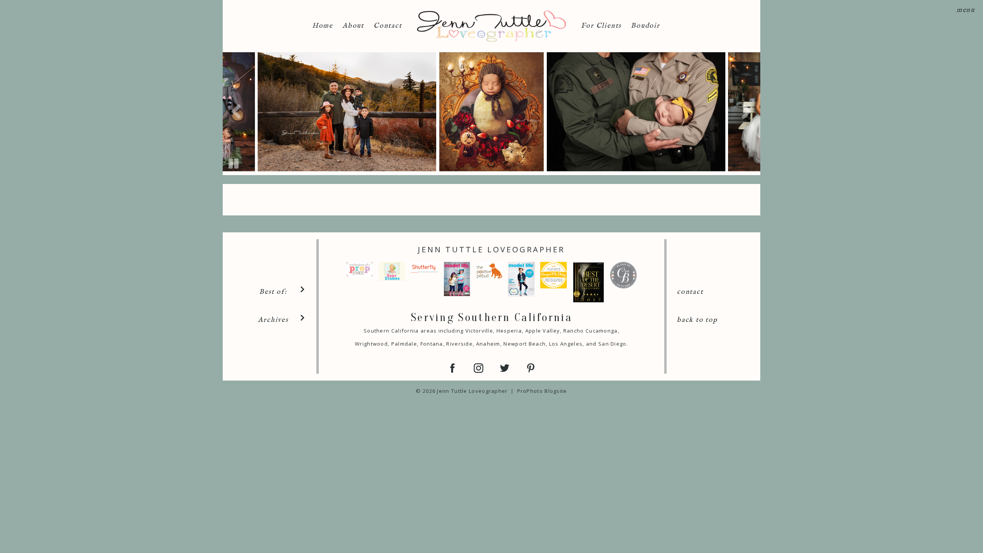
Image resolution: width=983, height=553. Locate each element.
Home (322, 26)
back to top (697, 320)
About (353, 26)
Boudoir (645, 26)
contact (690, 292)
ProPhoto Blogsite (542, 390)
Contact (388, 26)
